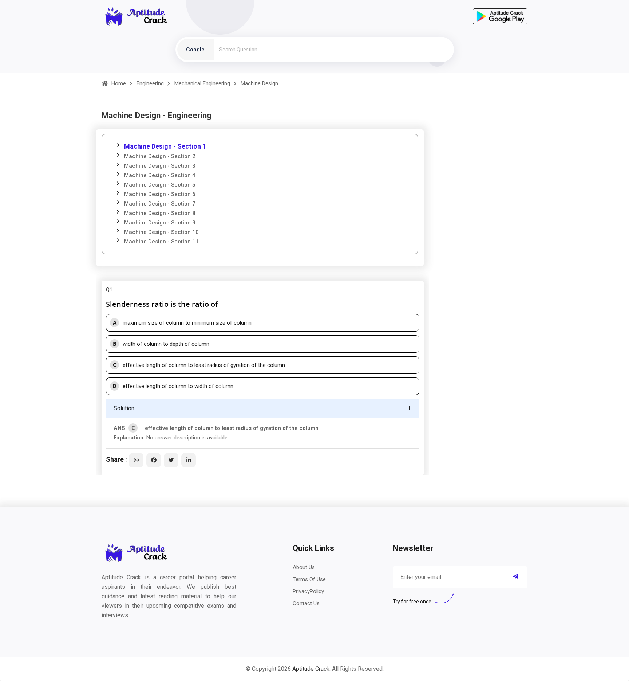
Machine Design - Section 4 (159, 175)
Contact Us (306, 603)
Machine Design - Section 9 (159, 222)
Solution (124, 408)
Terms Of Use (309, 579)
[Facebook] (153, 460)
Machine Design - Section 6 (159, 194)
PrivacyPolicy (308, 591)
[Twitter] (171, 460)
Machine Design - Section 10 (161, 232)
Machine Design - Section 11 (161, 241)
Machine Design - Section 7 (159, 203)
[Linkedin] (188, 460)
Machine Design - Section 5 (159, 184)
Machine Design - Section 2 (159, 156)
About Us (304, 567)
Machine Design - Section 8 (159, 213)
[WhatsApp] (136, 460)
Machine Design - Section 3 (159, 166)
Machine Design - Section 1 (165, 146)
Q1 (109, 289)
